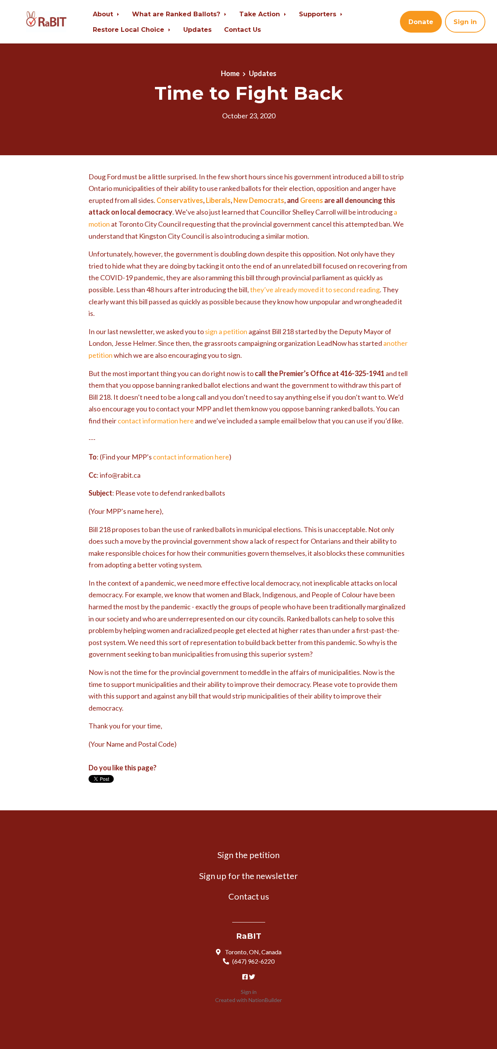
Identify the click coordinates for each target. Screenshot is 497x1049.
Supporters (318, 14)
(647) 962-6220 (253, 961)
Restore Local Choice (129, 29)
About (104, 14)
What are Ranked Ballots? (177, 14)
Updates (197, 29)
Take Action (260, 14)
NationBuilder (265, 1000)
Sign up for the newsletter (248, 875)
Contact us (248, 896)
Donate (420, 22)
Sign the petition (248, 855)
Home (230, 73)
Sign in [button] (465, 22)
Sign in (249, 991)
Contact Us (242, 29)
